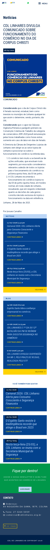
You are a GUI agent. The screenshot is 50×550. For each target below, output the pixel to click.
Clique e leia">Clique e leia (25, 399)
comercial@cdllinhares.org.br (23, 515)
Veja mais (39, 290)
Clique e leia (25, 229)
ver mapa (11, 526)
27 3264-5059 (21, 512)
